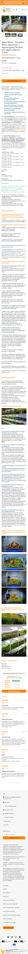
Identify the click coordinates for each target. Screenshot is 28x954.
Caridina (3, 363)
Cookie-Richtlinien (7, 918)
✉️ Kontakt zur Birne (8, 817)
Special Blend (6, 502)
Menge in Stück (5, 73)
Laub (6, 313)
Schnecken (14, 366)
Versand (5, 889)
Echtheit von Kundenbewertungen (11, 915)
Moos (4, 277)
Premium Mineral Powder (8, 332)
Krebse (14, 370)
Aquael (24, 257)
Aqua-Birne (15, 949)
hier (8, 268)
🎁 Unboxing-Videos (8, 810)
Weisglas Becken (6, 196)
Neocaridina (20, 361)
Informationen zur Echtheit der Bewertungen (13, 953)
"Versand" (9, 880)
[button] (5, 55)
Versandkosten (13, 63)
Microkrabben (5, 372)
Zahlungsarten (6, 892)
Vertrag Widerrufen (8, 927)
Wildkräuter (14, 305)
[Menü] (25, 9)
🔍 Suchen (5, 824)
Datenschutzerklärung (8, 900)
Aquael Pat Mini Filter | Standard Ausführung (12, 239)
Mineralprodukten (17, 335)
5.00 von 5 (17, 676)
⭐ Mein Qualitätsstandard (9, 806)
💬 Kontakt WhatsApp (8, 813)
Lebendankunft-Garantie (9, 911)
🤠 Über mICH (6, 802)
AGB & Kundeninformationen (10, 904)
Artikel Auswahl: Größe (7, 67)
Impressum (6, 896)
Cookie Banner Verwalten (9, 922)
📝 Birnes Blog (6, 821)
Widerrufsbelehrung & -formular (11, 907)
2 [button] (13, 782)
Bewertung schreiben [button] (14, 691)
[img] (5, 700)
